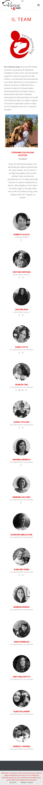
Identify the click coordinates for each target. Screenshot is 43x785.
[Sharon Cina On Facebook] (16, 390)
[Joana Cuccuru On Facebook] (19, 427)
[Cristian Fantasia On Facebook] (19, 277)
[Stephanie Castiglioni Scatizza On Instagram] (21, 131)
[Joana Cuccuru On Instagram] (23, 427)
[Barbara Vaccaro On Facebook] (21, 502)
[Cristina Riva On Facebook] (19, 315)
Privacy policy (27, 782)
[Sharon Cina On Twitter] (19, 390)
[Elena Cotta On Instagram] (23, 352)
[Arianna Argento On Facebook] (21, 465)
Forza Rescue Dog (11, 67)
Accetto (13, 782)
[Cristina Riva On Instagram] (23, 315)
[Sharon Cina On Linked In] (23, 390)
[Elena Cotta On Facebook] (19, 352)
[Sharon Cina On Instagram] (26, 390)
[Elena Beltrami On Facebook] (19, 575)
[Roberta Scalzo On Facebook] (21, 240)
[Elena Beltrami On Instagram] (23, 575)
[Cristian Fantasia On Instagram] (23, 277)
